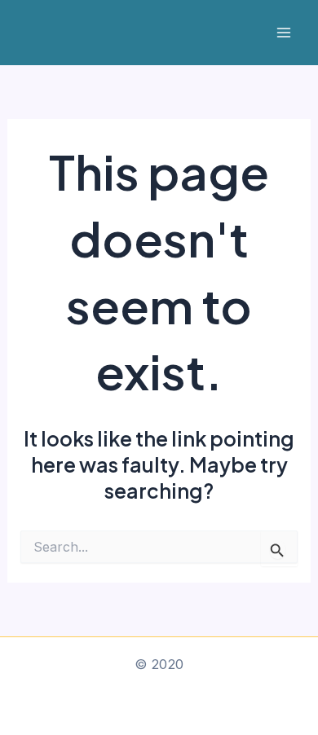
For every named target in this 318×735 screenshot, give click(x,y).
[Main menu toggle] (283, 33)
